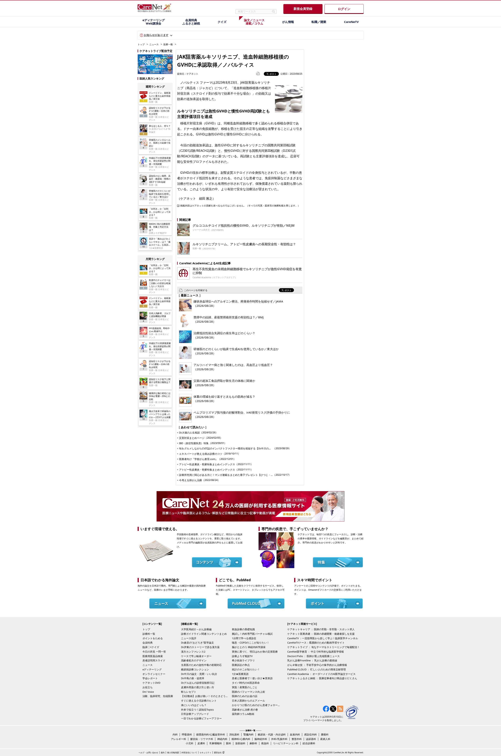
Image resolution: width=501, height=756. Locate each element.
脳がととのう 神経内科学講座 (249, 647)
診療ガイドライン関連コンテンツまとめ (204, 634)
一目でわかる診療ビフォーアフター (201, 718)
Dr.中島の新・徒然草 (192, 678)
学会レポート (150, 678)
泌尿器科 (311, 739)
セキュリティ (205, 752)
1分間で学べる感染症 (244, 638)
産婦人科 (325, 739)
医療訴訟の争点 (241, 665)
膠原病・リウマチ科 (201, 739)
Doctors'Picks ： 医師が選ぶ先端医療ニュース (313, 656)
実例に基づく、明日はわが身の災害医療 (255, 651)
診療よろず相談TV (242, 656)
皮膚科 (201, 743)
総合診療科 (309, 743)
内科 (175, 734)
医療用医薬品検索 (152, 656)
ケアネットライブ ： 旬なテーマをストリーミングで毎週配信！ (323, 647)
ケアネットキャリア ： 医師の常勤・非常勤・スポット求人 (321, 629)
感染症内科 (310, 734)
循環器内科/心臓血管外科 (210, 734)
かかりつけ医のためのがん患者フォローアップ (256, 705)
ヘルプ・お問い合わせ (148, 752)
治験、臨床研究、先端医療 (157, 696)
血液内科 (295, 734)
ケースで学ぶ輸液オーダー (196, 656)
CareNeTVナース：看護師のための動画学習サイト (316, 642)
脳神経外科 (260, 739)
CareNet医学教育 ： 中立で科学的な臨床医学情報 (315, 651)
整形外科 (297, 739)
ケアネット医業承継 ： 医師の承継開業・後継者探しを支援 (321, 634)
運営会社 (218, 752)
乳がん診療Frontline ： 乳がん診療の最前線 (312, 660)
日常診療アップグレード (195, 714)
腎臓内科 (248, 734)
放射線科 (240, 743)
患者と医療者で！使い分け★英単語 (252, 678)
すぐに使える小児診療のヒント (199, 700)
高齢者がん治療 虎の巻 (245, 709)
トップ (141, 44)
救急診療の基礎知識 (243, 629)
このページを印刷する (195, 290)
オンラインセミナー (153, 674)
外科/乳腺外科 (279, 739)
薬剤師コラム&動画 (243, 714)
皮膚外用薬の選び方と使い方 (197, 687)
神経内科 (222, 739)
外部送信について (189, 752)
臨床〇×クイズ (150, 647)
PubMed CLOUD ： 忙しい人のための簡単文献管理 (316, 669)
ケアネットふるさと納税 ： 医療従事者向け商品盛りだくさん (322, 678)
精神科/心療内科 (241, 739)
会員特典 (147, 642)
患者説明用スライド (153, 660)
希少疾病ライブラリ (243, 660)
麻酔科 (253, 743)
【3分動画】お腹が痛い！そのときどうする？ (205, 696)
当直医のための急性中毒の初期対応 (201, 665)
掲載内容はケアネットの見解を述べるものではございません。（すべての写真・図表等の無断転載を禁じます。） (240, 205)
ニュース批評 (188, 638)
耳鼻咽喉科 (215, 743)
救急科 (265, 743)
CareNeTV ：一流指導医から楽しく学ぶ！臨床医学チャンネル (322, 638)
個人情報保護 (173, 752)
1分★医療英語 (240, 674)
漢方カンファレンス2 (193, 651)
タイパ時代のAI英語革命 (246, 682)
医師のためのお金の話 (244, 696)
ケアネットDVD (151, 682)
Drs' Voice (148, 692)
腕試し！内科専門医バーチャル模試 (252, 634)
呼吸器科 (187, 734)
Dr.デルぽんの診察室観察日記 (197, 682)
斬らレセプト (188, 692)
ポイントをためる (152, 638)
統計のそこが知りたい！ (246, 669)
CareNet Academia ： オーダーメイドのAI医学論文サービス (321, 674)
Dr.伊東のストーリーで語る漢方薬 (200, 647)
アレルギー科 (178, 739)
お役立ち (147, 687)
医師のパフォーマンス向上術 (248, 692)
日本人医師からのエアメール (248, 700)
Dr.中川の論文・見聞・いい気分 (199, 674)
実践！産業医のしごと (244, 687)
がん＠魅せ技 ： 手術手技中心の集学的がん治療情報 (317, 665)
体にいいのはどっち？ (193, 705)
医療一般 (168, 44)
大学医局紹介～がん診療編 (196, 629)
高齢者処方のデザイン (193, 660)
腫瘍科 (325, 734)
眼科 (228, 743)
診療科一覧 (148, 634)
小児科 (189, 743)
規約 (163, 752)
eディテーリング (152, 669)
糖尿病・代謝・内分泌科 (272, 734)
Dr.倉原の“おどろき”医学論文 (197, 642)
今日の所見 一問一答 (154, 651)
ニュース (154, 44)
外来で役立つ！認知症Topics (197, 709)
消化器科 (234, 734)
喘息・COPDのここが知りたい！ (250, 642)
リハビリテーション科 (285, 743)
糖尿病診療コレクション (195, 669)
